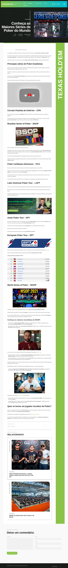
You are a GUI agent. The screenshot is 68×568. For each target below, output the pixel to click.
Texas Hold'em (28, 19)
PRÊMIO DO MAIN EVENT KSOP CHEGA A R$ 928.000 (21, 516)
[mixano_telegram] (57, 4)
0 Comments (20, 35)
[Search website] (64, 4)
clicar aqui (39, 352)
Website (36, 546)
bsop (8, 426)
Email (36, 541)
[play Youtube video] (29, 94)
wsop (14, 426)
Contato (45, 3)
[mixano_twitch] (59, 4)
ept (11, 426)
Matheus (14, 35)
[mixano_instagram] (56, 4)
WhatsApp (25, 5)
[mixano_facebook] (52, 4)
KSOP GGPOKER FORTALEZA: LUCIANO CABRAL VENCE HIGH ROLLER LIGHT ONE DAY (21, 475)
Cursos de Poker (38, 3)
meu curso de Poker (35, 414)
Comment (8, 536)
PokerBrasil (7, 4)
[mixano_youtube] (54, 4)
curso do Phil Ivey (21, 395)
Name (36, 536)
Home (24, 3)
